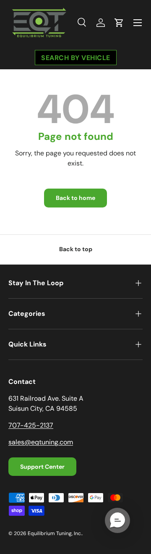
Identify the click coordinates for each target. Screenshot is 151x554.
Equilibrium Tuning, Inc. (55, 533)
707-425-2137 (30, 425)
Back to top (75, 249)
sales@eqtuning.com (40, 442)
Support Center (42, 466)
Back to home (75, 198)
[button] (119, 22)
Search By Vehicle (75, 57)
